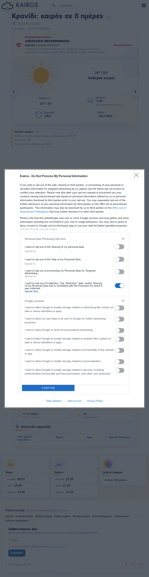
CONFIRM (48, 388)
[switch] (119, 246)
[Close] (137, 176)
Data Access (74, 400)
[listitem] (74, 239)
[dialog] (74, 288)
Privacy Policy (95, 400)
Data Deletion (54, 400)
